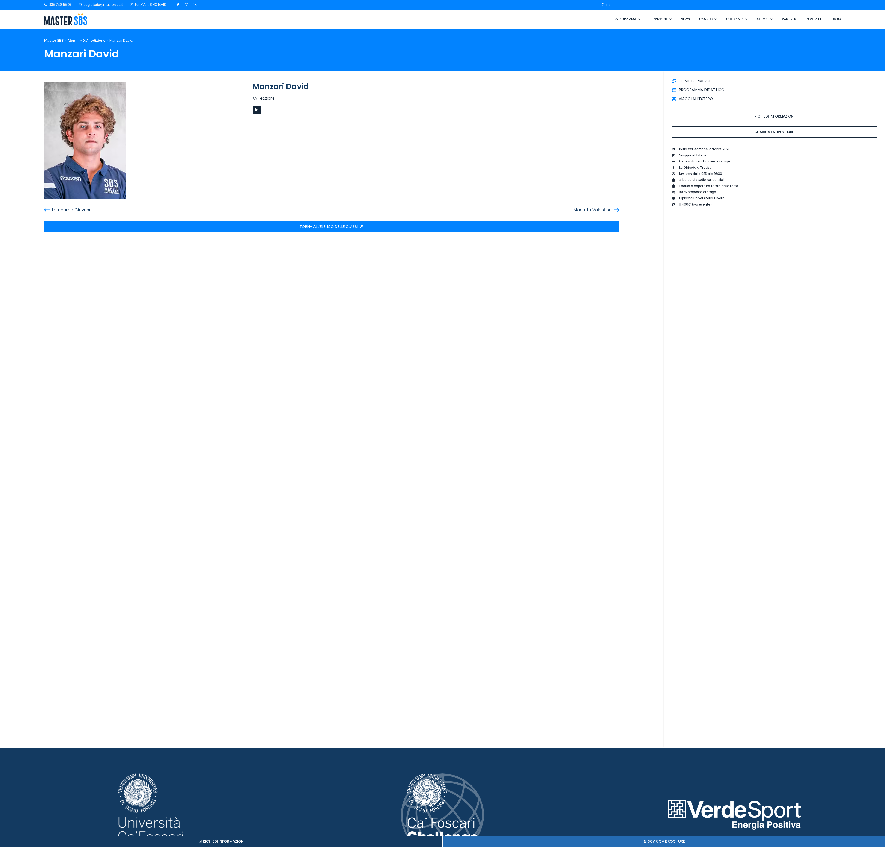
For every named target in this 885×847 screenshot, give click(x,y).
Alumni (763, 19)
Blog (836, 19)
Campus (706, 19)
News (685, 19)
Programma (625, 19)
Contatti (814, 19)
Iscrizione (658, 19)
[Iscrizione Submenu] (669, 19)
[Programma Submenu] (638, 19)
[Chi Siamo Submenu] (745, 19)
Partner (789, 19)
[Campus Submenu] (715, 19)
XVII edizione (94, 40)
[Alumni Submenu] (771, 19)
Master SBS (54, 40)
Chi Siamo (734, 19)
